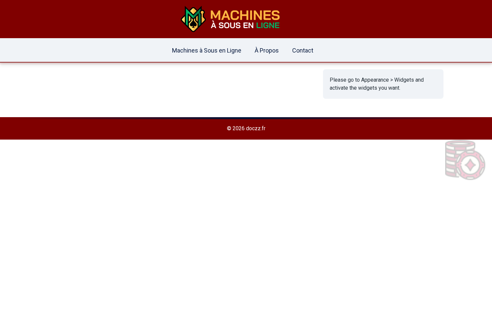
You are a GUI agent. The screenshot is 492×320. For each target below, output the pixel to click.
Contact (302, 50)
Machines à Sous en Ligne (206, 50)
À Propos (267, 50)
